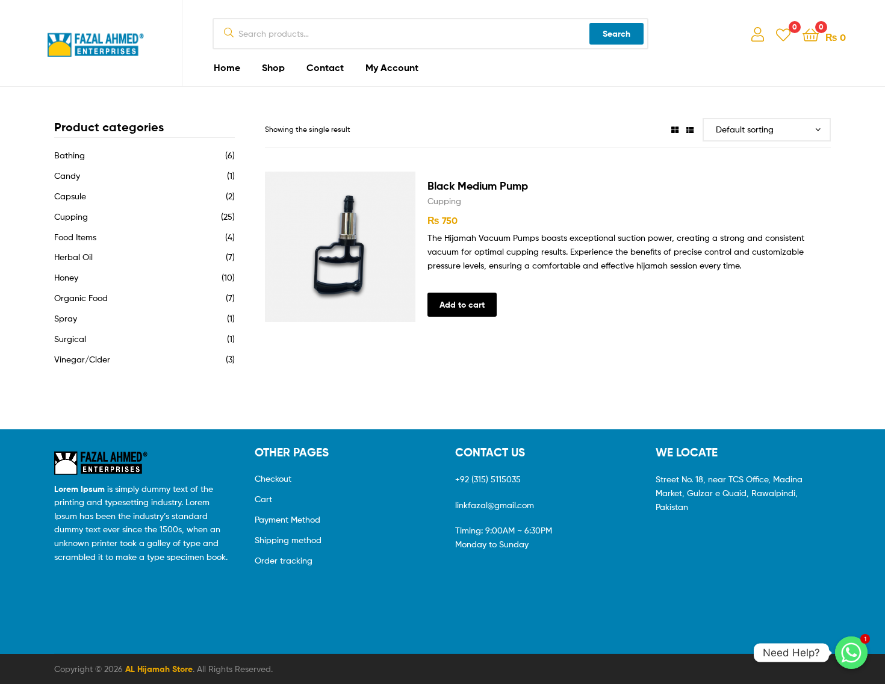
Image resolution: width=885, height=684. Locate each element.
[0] (783, 34)
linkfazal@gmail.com (494, 505)
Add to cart (462, 304)
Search (616, 33)
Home (227, 67)
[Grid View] (675, 129)
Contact (325, 67)
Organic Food (81, 298)
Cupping (444, 201)
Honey (66, 277)
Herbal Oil (73, 257)
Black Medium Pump (477, 186)
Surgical (70, 339)
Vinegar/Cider (82, 359)
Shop (273, 67)
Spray (65, 318)
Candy (67, 175)
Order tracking (283, 560)
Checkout (273, 478)
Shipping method (288, 540)
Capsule (70, 196)
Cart (263, 499)
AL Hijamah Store (159, 669)
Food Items (75, 237)
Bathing (69, 155)
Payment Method (287, 519)
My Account (391, 67)
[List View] (690, 129)
